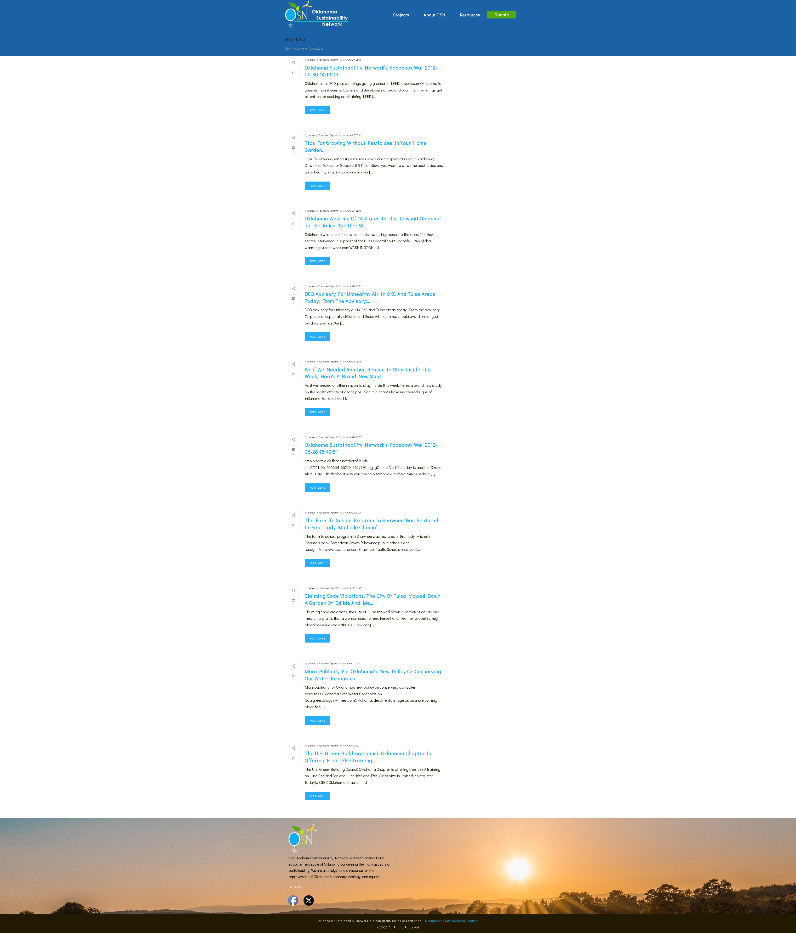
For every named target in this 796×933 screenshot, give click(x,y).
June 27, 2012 (353, 135)
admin (311, 59)
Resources (470, 14)
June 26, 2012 (353, 210)
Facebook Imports (328, 59)
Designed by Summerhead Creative (451, 920)
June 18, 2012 (353, 587)
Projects (401, 14)
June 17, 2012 (353, 663)
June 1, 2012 (352, 745)
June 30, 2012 (353, 59)
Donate (502, 14)
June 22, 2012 (353, 512)
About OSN (434, 14)
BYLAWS (295, 886)
